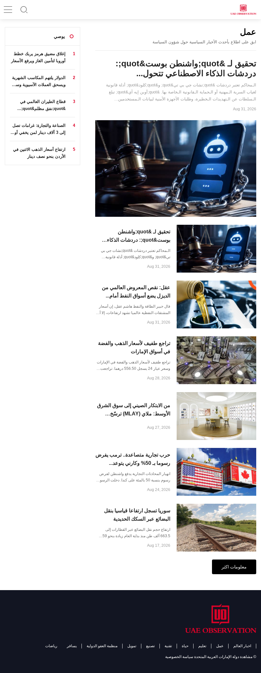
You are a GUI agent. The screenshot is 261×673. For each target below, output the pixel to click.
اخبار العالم (242, 646)
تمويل (131, 646)
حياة (185, 646)
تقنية (168, 646)
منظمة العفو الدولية (102, 646)
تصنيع (150, 646)
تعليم (202, 646)
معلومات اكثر (234, 566)
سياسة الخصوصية (179, 657)
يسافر (72, 646)
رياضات (51, 646)
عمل (219, 646)
